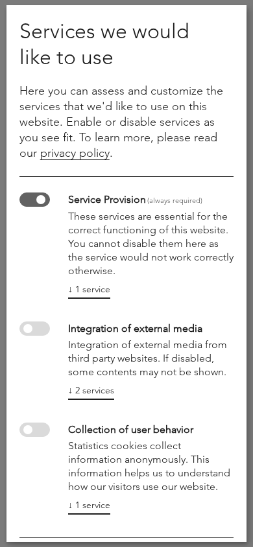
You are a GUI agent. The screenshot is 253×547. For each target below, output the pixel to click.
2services (91, 390)
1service (89, 289)
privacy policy (75, 153)
